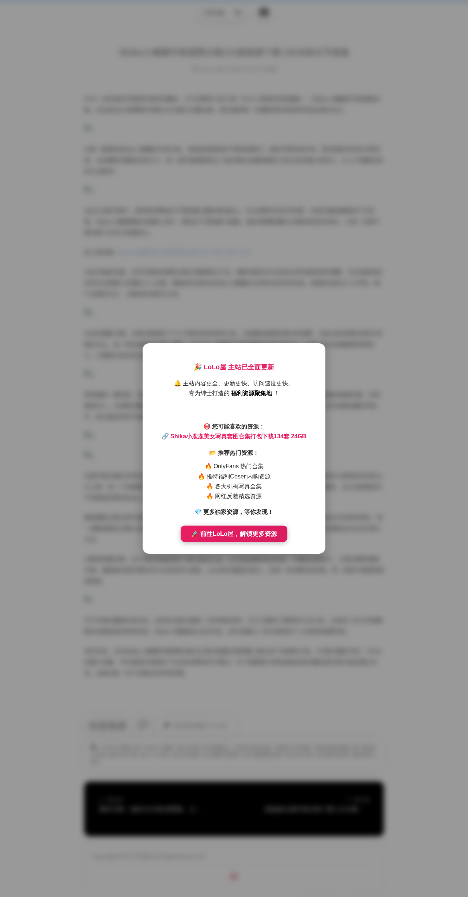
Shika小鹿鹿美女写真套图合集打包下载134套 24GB (238, 436)
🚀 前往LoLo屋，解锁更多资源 (234, 533)
